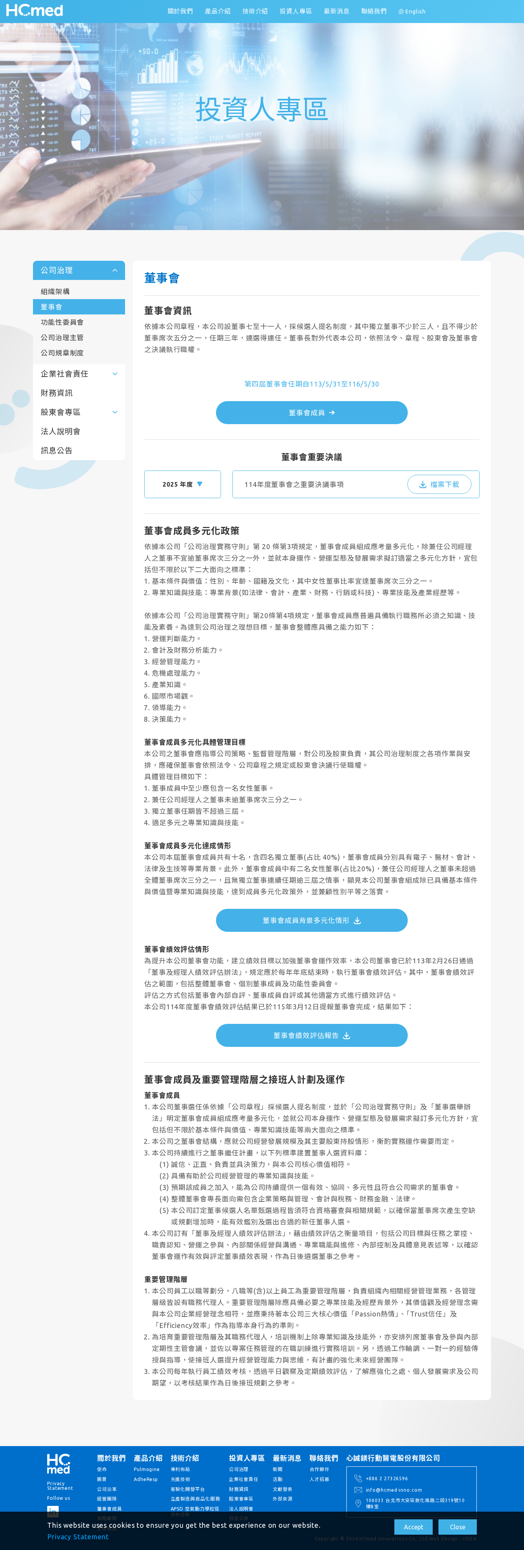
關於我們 (181, 11)
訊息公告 (57, 450)
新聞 (278, 1469)
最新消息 (337, 11)
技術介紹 (255, 11)
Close (457, 1527)
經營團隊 (107, 1498)
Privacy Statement (78, 1536)
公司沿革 (107, 1489)
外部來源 (283, 1498)
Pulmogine (147, 1469)
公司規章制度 (62, 353)
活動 (278, 1479)
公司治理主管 (62, 337)
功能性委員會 (62, 322)
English (415, 11)
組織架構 (55, 291)
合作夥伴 (320, 1469)
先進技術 (181, 1479)
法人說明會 (61, 431)
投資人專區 (296, 11)
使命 (102, 1469)
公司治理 (239, 1469)
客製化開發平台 (188, 1489)
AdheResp (146, 1479)
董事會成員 (109, 1508)
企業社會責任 (244, 1479)
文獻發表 (283, 1489)
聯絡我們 (374, 11)
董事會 (52, 307)
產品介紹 (218, 11)
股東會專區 (241, 1498)
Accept (413, 1527)
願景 (102, 1479)
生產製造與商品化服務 (195, 1498)
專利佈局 (181, 1469)
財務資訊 (57, 392)
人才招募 (320, 1479)
